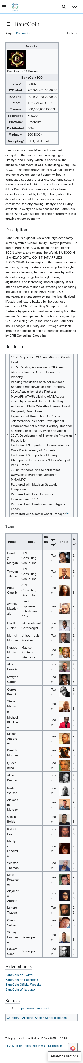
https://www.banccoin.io (34, 1008)
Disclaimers (55, 1045)
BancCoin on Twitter (19, 975)
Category (13, 1017)
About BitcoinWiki (35, 1045)
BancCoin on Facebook (21, 979)
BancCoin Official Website (23, 984)
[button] (74, 7)
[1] (67, 512)
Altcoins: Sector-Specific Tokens (44, 1017)
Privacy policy (13, 1045)
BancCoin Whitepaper (20, 989)
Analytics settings (64, 1056)
